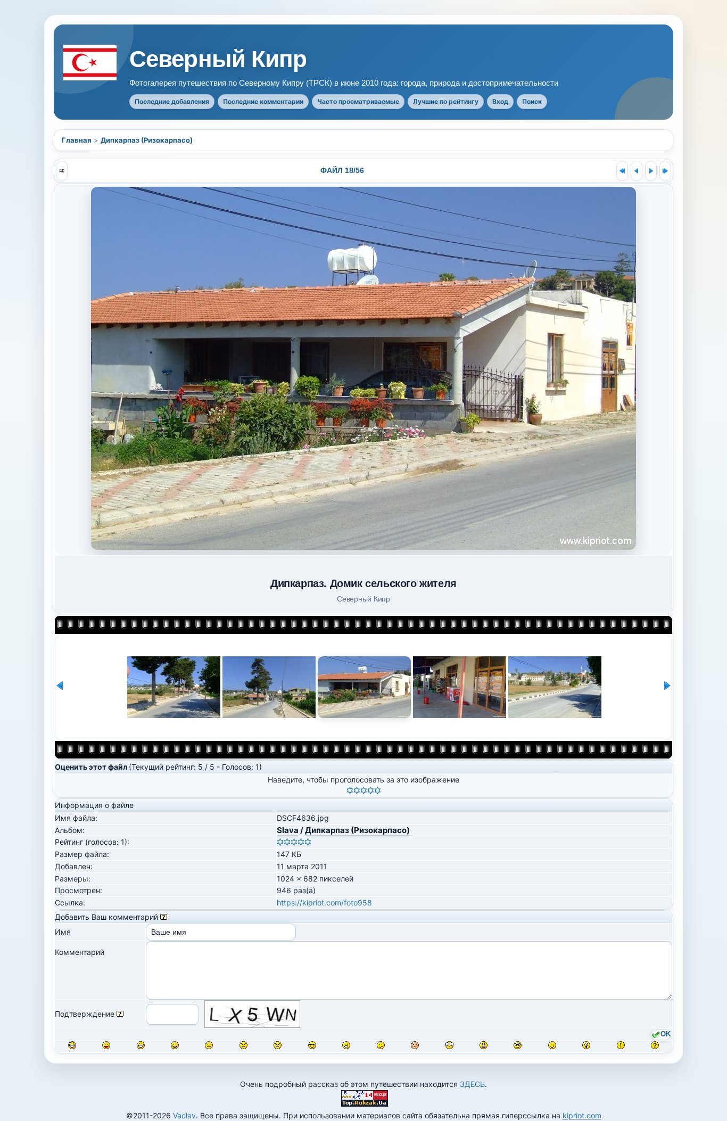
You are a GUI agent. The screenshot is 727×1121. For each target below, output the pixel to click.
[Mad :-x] (484, 1045)
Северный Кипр (218, 59)
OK (665, 1034)
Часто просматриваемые (358, 101)
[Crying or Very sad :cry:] (278, 1045)
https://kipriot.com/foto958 (324, 902)
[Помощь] (163, 916)
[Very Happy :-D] (141, 1045)
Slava (288, 830)
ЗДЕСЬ (472, 1084)
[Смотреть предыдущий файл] (636, 171)
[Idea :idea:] (586, 1045)
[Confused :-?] (381, 1045)
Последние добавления (172, 101)
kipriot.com (582, 1115)
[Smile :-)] (175, 1045)
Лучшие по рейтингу (445, 101)
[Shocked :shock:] (449, 1045)
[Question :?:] (655, 1045)
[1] (349, 790)
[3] (363, 790)
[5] (377, 790)
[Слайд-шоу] (62, 171)
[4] (370, 790)
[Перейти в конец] (665, 171)
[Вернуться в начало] (622, 171)
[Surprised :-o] (346, 1045)
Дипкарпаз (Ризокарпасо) (147, 140)
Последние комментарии (263, 101)
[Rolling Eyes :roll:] (518, 1045)
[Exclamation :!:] (621, 1045)
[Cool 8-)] (312, 1045)
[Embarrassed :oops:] (415, 1045)
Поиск (532, 101)
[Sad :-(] (243, 1045)
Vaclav (184, 1115)
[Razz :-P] (106, 1045)
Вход (500, 101)
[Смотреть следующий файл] (651, 171)
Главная (77, 140)
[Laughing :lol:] (72, 1045)
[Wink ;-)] (552, 1045)
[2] (356, 790)
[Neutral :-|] (209, 1045)
